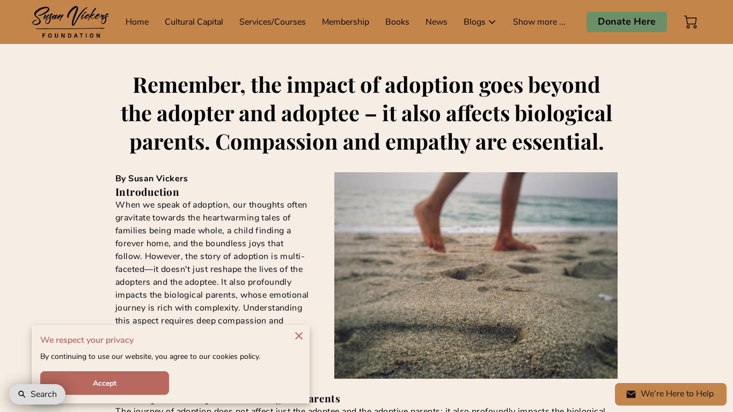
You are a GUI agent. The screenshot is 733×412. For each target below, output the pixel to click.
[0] (690, 22)
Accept (105, 383)
